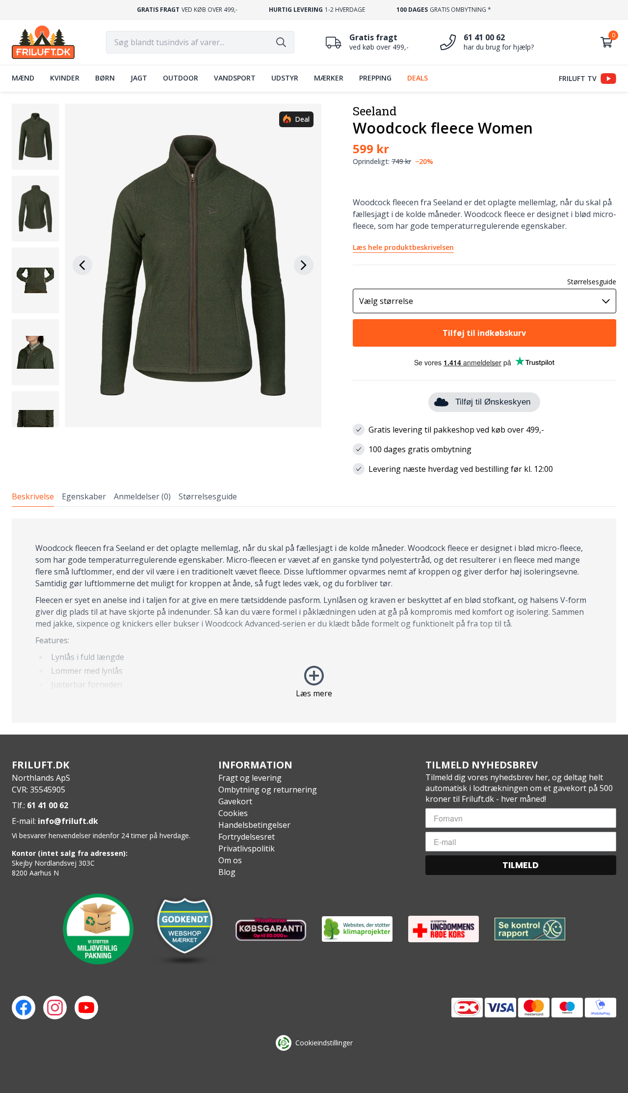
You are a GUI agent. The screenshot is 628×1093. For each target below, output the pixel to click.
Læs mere (314, 693)
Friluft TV (578, 78)
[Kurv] (606, 42)
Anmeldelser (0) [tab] (142, 496)
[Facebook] (23, 1007)
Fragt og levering (250, 777)
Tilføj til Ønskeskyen (492, 402)
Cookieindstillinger (324, 1042)
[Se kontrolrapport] (530, 929)
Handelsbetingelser (254, 825)
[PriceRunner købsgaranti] (271, 929)
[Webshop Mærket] (184, 929)
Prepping (375, 77)
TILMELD (520, 865)
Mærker (328, 77)
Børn (105, 77)
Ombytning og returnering (267, 789)
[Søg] (281, 42)
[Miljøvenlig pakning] (98, 929)
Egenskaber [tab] (84, 496)
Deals (417, 77)
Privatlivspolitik (246, 848)
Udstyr (284, 77)
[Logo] (43, 42)
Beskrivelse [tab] (33, 496)
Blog (227, 872)
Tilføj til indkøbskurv (484, 333)
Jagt (139, 77)
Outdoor (180, 77)
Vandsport (235, 77)
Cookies (233, 813)
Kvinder (64, 77)
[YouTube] (86, 1007)
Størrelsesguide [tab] (208, 496)
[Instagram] (55, 1007)
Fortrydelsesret (246, 836)
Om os (230, 860)
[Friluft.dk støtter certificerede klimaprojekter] (357, 929)
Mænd (23, 77)
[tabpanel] (314, 621)
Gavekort (235, 801)
